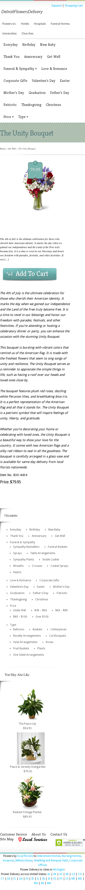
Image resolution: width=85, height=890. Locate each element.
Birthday (28, 44)
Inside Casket (50, 559)
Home (2, 148)
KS (54, 878)
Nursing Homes (71, 856)
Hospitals (40, 23)
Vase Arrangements (25, 642)
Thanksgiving (31, 104)
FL (14, 878)
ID (32, 878)
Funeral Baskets (57, 546)
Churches (27, 33)
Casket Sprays (59, 565)
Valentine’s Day (43, 80)
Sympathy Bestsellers (26, 546)
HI (27, 878)
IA (49, 878)
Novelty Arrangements (27, 635)
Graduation (37, 92)
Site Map (7, 839)
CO (80, 874)
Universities (9, 33)
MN (49, 883)
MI (42, 883)
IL (38, 878)
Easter (65, 80)
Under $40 (19, 610)
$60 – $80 (61, 610)
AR (67, 874)
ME (73, 878)
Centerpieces (58, 629)
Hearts (17, 572)
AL (48, 874)
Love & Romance (54, 68)
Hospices (8, 860)
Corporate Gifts (15, 80)
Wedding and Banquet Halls (51, 860)
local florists (25, 856)
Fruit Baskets (21, 648)
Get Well (53, 56)
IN (43, 878)
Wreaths (18, 565)
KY (61, 878)
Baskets (37, 629)
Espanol (57, 5)
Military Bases (24, 860)
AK (54, 874)
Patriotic (10, 104)
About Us (39, 834)
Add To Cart (32, 273)
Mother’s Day (13, 92)
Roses (49, 642)
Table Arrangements (42, 553)
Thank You (11, 56)
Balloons (18, 629)
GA (21, 878)
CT (2, 878)
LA (67, 878)
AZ (61, 874)
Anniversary (33, 56)
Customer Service (13, 834)
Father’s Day (59, 92)
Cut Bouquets (57, 635)
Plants (41, 648)
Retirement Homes (49, 856)
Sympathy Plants (23, 559)
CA (73, 874)
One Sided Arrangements (28, 654)
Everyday (10, 44)
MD (80, 878)
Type (23, 116)
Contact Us (58, 834)
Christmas (53, 104)
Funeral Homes (60, 23)
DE (8, 878)
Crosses (37, 565)
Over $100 (42, 616)
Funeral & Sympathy (20, 68)
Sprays (17, 553)
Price (8, 116)
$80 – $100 (20, 616)
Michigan (58, 869)
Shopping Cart (74, 5)
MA (36, 883)
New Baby (48, 44)
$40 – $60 (40, 610)
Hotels (25, 23)
